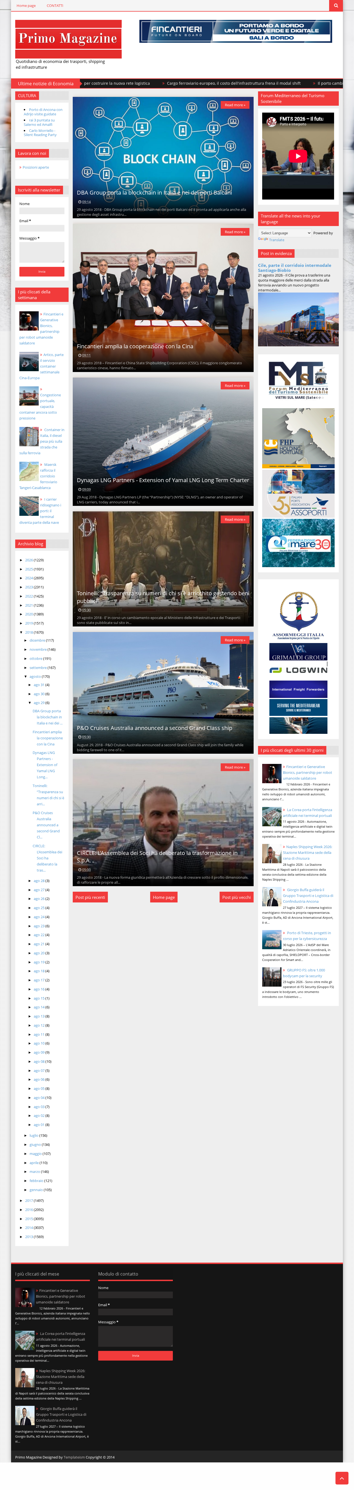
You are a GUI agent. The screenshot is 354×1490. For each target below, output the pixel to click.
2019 (29, 623)
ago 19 (39, 962)
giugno (36, 1144)
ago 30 (39, 693)
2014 (29, 1227)
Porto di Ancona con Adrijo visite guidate (43, 111)
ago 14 (39, 1007)
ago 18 (39, 970)
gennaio (37, 1189)
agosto (36, 676)
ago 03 (39, 1106)
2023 (29, 587)
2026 (29, 559)
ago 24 (39, 916)
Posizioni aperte (36, 167)
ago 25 (39, 907)
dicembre (38, 640)
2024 (29, 577)
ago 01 (39, 1124)
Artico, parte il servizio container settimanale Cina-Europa (41, 366)
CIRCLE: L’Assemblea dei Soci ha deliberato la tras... (47, 858)
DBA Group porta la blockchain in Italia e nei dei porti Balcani (154, 192)
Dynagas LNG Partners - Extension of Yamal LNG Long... (45, 764)
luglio (34, 1135)
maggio (36, 1153)
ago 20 (39, 952)
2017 (29, 1200)
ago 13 (39, 1016)
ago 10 (39, 1043)
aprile (35, 1162)
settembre (39, 667)
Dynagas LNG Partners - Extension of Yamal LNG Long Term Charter (163, 480)
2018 (29, 632)
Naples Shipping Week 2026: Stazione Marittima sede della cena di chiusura (307, 852)
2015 (29, 1218)
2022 (29, 596)
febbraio (37, 1180)
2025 (29, 569)
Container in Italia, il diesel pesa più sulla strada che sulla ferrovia (41, 441)
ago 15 (39, 998)
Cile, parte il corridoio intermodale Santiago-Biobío (294, 267)
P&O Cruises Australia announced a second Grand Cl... (46, 825)
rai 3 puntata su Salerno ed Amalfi (39, 122)
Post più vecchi (236, 897)
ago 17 (39, 980)
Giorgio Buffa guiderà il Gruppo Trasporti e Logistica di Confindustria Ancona (308, 895)
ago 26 (39, 898)
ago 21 (39, 943)
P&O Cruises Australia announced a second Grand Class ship (154, 728)
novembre (39, 649)
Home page (26, 5)
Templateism (74, 1457)
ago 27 (39, 889)
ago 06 (39, 1079)
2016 (29, 1209)
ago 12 (39, 1025)
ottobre (36, 658)
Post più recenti (90, 897)
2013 (29, 1236)
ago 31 (39, 684)
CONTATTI (55, 5)
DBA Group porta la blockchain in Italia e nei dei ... (48, 717)
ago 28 (39, 880)
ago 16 (39, 989)
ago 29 (39, 702)
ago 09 (39, 1052)
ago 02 (39, 1115)
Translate (276, 239)
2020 (29, 614)
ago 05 (39, 1088)
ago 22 (39, 934)
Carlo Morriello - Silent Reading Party (40, 132)
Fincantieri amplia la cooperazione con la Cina (48, 738)
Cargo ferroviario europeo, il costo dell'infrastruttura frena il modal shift (164, 83)
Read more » (235, 104)
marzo (35, 1171)
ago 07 (39, 1070)
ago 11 (39, 1034)
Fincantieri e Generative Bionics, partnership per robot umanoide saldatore (307, 772)
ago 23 (39, 925)
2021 (29, 605)
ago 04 (39, 1097)
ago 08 (39, 1061)
